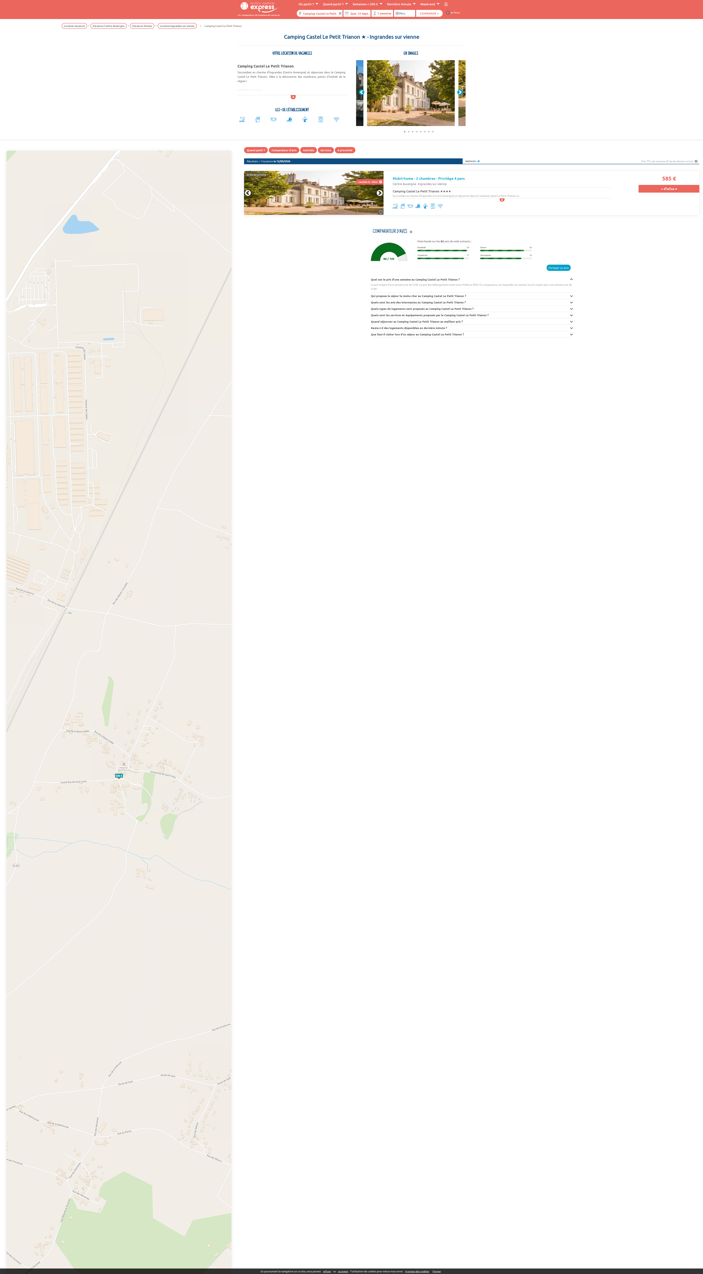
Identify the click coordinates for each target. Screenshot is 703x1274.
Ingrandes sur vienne (432, 184)
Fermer (437, 1271)
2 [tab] (409, 131)
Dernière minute (399, 4)
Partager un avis (558, 267)
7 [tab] (429, 131)
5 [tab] (421, 131)
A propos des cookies (417, 1271)
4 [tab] (417, 131)
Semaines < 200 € (365, 4)
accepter (343, 1271)
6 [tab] (425, 131)
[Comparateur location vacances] (258, 7)
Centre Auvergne (404, 184)
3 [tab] (413, 131)
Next (460, 92)
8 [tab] (433, 131)
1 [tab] (404, 131)
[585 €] (123, 779)
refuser (327, 1271)
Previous (361, 92)
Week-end (427, 4)
